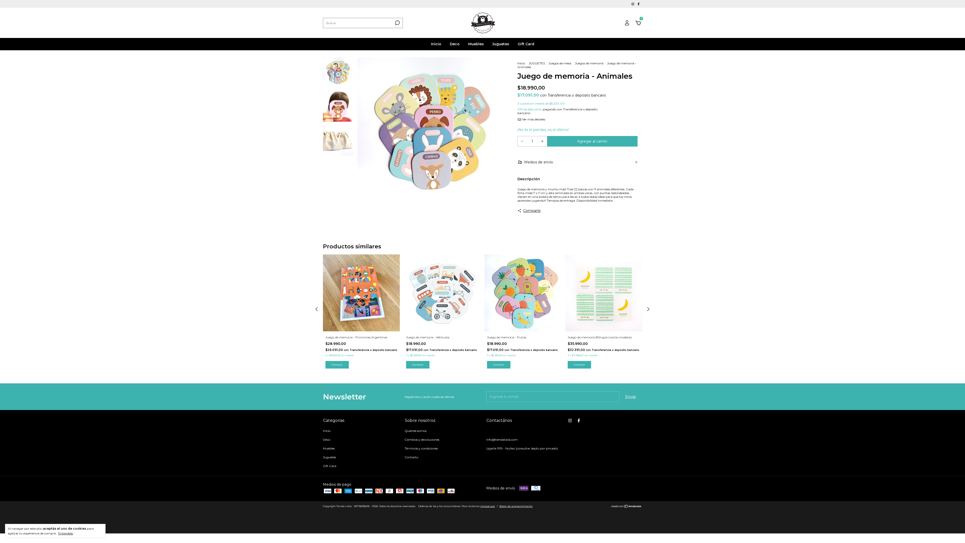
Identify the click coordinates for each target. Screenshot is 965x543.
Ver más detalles (533, 119)
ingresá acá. (487, 506)
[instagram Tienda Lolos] (633, 4)
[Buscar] (397, 23)
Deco (455, 44)
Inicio (436, 44)
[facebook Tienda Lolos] (638, 4)
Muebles (476, 44)
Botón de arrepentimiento (516, 506)
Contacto (411, 457)
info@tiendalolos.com (502, 439)
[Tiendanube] (626, 507)
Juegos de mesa (560, 63)
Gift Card (526, 44)
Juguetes (500, 44)
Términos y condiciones (421, 448)
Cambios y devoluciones (422, 439)
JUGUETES (537, 63)
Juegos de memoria (589, 63)
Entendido (65, 533)
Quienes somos (415, 431)
